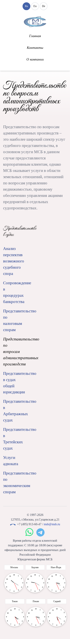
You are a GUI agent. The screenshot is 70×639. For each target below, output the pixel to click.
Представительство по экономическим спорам (13, 482)
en (35, 6)
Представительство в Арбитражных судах (13, 410)
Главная (35, 36)
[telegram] (40, 532)
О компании (35, 59)
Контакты (35, 48)
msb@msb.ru (52, 524)
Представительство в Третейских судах (13, 439)
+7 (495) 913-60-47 (29, 524)
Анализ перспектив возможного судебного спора (13, 261)
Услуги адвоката (10, 460)
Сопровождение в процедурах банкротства (13, 292)
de (43, 6)
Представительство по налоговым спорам (13, 320)
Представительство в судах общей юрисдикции (13, 383)
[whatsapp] (29, 532)
